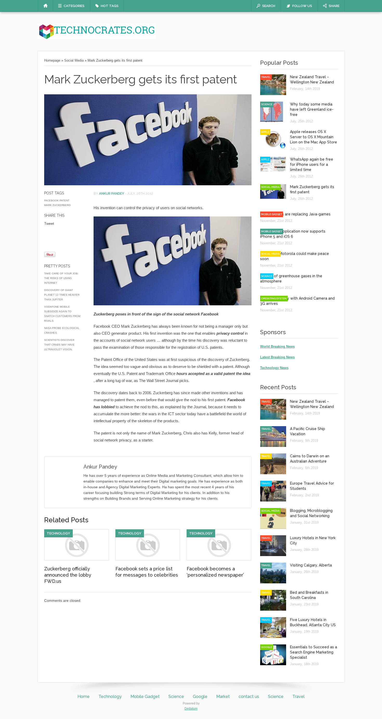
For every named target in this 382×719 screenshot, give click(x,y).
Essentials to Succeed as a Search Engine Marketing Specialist (313, 652)
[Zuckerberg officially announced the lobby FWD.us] (76, 559)
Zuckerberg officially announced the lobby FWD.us (67, 575)
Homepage (52, 60)
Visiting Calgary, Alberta (311, 565)
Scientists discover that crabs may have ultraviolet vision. (59, 345)
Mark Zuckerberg (57, 205)
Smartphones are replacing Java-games (295, 214)
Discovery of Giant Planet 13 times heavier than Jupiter (62, 295)
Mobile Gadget (271, 214)
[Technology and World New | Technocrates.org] (96, 38)
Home (83, 696)
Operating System (274, 298)
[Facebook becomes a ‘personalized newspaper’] (219, 559)
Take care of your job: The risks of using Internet (61, 278)
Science (266, 104)
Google (266, 647)
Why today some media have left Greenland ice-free (311, 109)
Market (223, 696)
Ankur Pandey (111, 193)
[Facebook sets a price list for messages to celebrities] (147, 559)
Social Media (74, 60)
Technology (58, 533)
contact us (249, 696)
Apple (265, 131)
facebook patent (56, 200)
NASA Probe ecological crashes (62, 330)
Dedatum (191, 708)
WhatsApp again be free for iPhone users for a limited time (311, 164)
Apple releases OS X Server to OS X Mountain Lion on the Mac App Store (313, 137)
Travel (266, 77)
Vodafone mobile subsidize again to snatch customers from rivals (62, 313)
